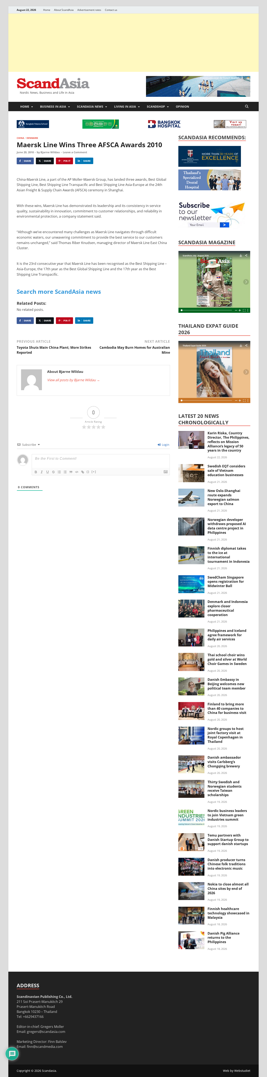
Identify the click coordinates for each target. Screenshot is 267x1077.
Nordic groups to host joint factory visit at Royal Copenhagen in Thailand (226, 735)
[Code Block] (77, 471)
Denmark (32, 137)
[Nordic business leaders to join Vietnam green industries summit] (191, 811)
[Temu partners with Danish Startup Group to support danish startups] (191, 835)
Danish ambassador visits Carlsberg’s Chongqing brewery (224, 761)
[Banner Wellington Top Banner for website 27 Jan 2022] (230, 127)
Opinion (182, 106)
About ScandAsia (64, 10)
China (20, 137)
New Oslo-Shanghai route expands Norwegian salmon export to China (224, 497)
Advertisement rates (89, 10)
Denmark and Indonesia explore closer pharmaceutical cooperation (228, 608)
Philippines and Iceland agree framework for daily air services (227, 635)
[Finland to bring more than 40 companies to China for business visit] (191, 704)
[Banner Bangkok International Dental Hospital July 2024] (209, 189)
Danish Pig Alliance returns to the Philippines (223, 937)
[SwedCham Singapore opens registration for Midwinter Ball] (191, 577)
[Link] (83, 471)
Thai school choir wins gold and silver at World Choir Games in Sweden (227, 659)
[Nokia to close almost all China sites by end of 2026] (191, 884)
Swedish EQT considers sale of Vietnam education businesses (226, 470)
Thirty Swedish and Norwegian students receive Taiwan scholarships (225, 788)
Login (165, 445)
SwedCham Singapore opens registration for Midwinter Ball (226, 581)
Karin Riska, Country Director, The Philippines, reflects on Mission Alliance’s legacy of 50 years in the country (228, 442)
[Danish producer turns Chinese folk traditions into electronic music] (191, 860)
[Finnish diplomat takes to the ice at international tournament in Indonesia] (191, 549)
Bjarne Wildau (50, 152)
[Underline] (47, 471)
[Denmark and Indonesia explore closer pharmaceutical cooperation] (191, 602)
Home (46, 10)
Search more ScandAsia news (59, 291)
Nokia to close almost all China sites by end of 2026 (228, 888)
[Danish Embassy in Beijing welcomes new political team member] (191, 680)
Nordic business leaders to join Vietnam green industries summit (227, 815)
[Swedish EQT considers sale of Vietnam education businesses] (191, 466)
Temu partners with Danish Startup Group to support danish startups (228, 839)
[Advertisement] (133, 43)
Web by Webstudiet (236, 1071)
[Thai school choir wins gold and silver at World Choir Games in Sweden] (191, 655)
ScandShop (156, 106)
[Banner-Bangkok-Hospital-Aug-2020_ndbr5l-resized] (164, 127)
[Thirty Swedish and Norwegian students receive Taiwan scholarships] (191, 782)
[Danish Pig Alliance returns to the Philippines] (191, 933)
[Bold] (36, 471)
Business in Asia (53, 106)
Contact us (111, 10)
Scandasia (49, 1071)
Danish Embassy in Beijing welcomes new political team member (227, 684)
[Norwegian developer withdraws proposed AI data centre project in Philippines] (191, 520)
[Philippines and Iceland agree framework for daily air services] (191, 631)
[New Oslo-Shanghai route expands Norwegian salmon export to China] (191, 491)
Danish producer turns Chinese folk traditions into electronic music (227, 864)
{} (88, 471)
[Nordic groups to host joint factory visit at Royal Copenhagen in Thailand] (191, 729)
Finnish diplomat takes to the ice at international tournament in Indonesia (229, 555)
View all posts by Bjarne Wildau (73, 380)
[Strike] (53, 471)
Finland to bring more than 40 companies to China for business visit (227, 708)
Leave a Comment (75, 152)
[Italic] (42, 471)
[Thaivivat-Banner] (100, 127)
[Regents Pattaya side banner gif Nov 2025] (209, 165)
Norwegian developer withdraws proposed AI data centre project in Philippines (227, 526)
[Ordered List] (59, 471)
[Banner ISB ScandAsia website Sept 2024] (198, 95)
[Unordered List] (65, 471)
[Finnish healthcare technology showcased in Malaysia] (191, 909)
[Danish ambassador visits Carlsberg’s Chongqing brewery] (191, 758)
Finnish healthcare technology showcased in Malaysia (228, 913)
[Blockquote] (71, 471)
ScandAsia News (90, 106)
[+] (94, 471)
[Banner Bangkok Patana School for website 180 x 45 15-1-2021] (33, 127)
